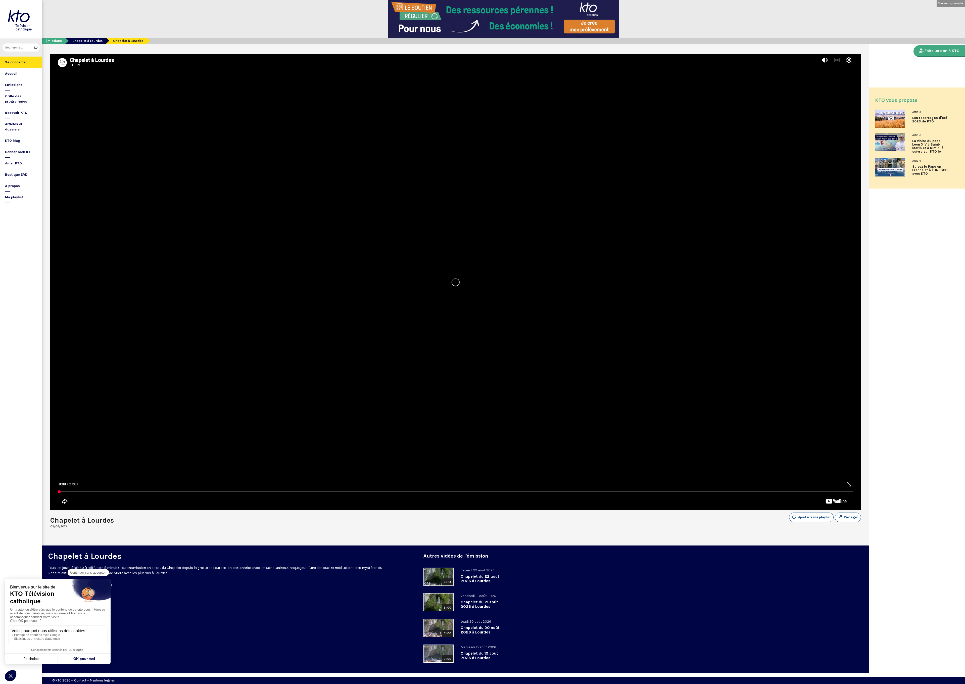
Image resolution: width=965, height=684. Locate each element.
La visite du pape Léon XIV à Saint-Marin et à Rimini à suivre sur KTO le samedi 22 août (928, 148)
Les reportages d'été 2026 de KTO (929, 119)
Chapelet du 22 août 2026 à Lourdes (480, 578)
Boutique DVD (16, 174)
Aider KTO (13, 163)
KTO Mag (12, 141)
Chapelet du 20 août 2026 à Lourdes (480, 629)
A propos (12, 186)
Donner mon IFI (17, 152)
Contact (80, 680)
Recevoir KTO (16, 113)
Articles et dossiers (13, 126)
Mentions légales (102, 680)
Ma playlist (14, 197)
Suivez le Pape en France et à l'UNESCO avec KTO (930, 170)
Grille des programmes (16, 99)
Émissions (13, 85)
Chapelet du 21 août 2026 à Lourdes (479, 604)
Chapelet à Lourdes (87, 41)
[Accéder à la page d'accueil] (21, 19)
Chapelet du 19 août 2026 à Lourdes (479, 655)
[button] (848, 517)
